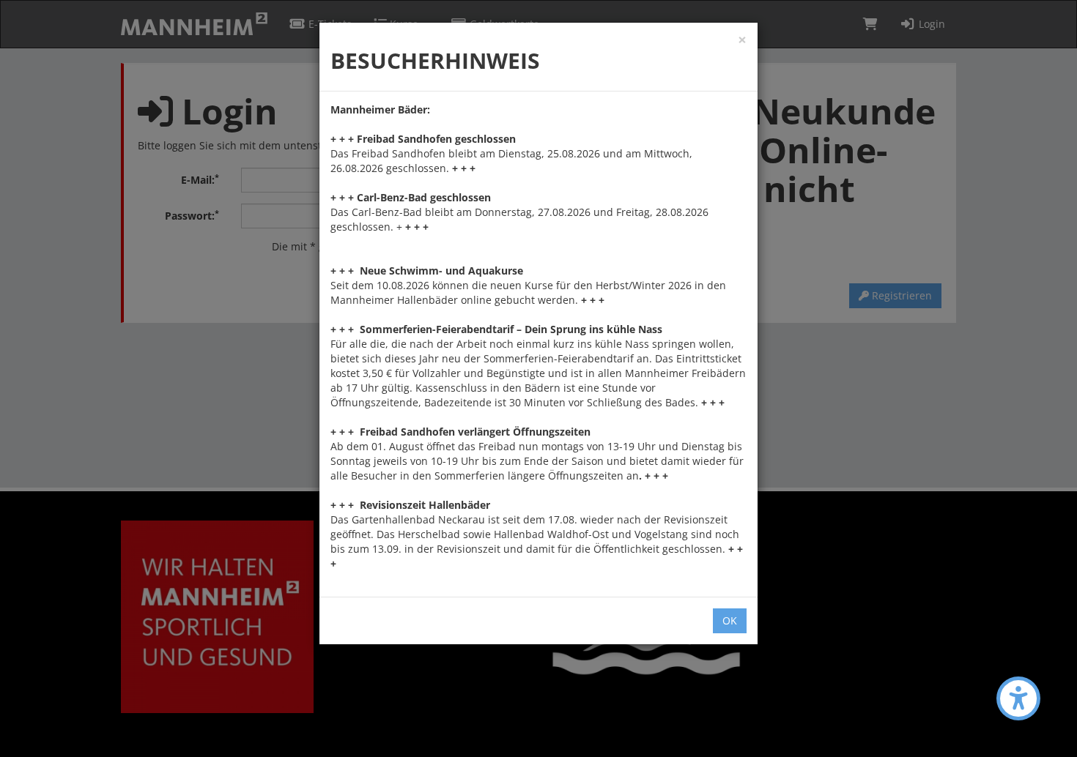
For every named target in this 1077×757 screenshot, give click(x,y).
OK (729, 620)
